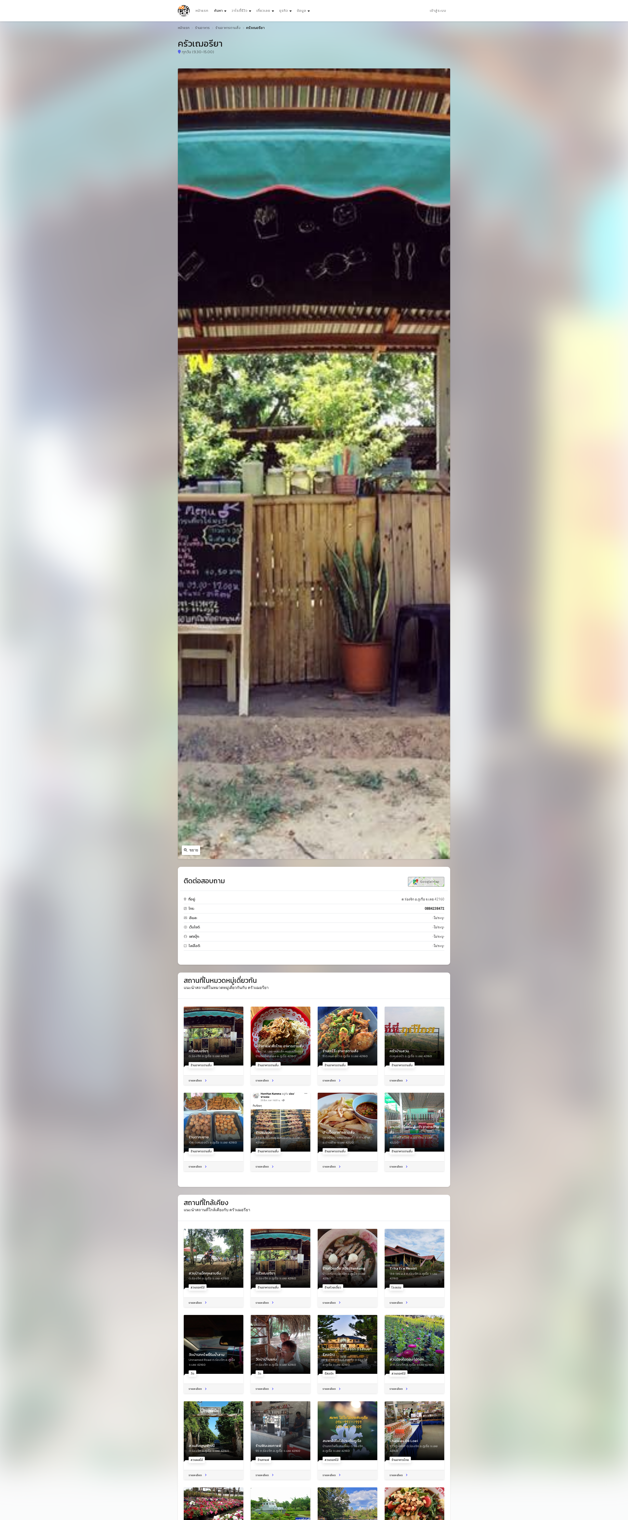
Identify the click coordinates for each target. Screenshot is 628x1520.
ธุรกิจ (283, 10)
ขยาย (193, 850)
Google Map (429, 881)
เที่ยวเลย (263, 10)
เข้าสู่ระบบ (438, 10)
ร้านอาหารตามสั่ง (228, 27)
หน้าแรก (202, 10)
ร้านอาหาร (202, 27)
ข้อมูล (301, 10)
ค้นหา (221, 10)
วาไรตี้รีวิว (240, 10)
